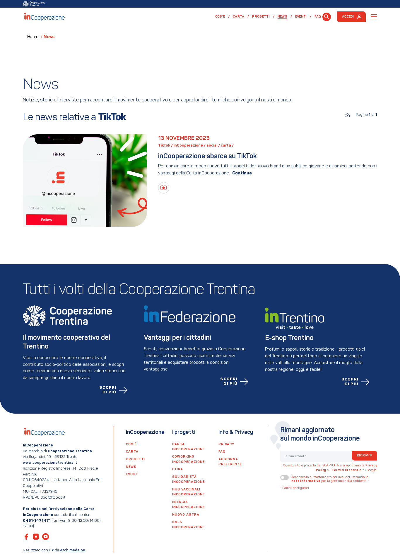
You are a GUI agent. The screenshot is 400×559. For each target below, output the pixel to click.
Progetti (261, 16)
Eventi (301, 16)
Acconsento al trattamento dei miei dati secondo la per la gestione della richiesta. (330, 479)
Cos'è (220, 16)
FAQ (317, 16)
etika (177, 469)
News (285, 16)
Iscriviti (364, 455)
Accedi (348, 16)
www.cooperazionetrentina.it (50, 463)
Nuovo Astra (185, 514)
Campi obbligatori (294, 488)
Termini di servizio (347, 470)
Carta (239, 16)
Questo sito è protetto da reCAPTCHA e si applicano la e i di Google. (330, 468)
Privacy (226, 444)
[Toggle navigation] (374, 16)
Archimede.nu (72, 550)
